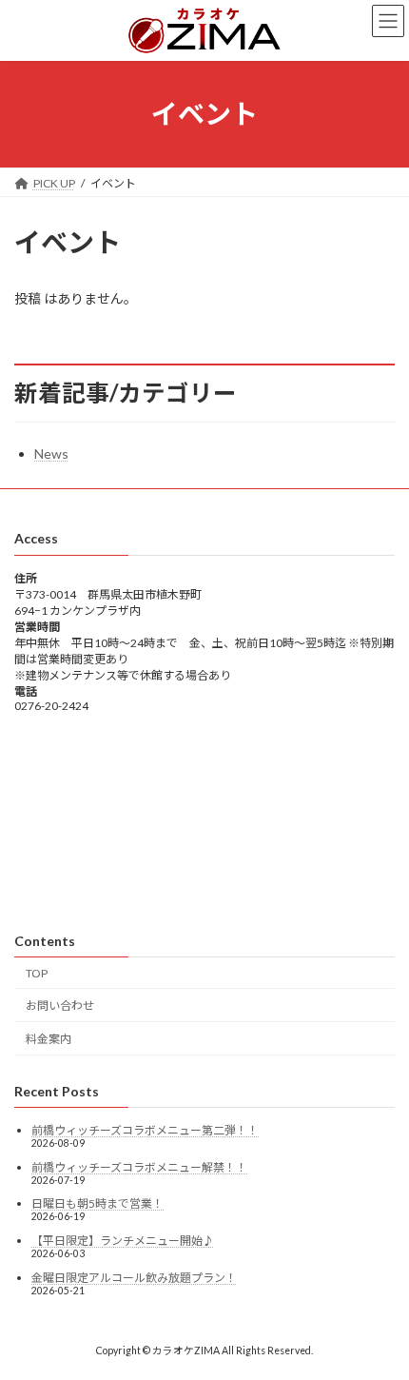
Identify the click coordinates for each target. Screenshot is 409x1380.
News (51, 453)
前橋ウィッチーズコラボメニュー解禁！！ (139, 1167)
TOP (37, 973)
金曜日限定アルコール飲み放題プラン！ (134, 1278)
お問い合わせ (60, 1006)
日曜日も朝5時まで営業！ (97, 1204)
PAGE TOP (380, 1319)
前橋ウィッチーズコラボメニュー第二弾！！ (145, 1130)
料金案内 (48, 1039)
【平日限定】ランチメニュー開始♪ (122, 1240)
